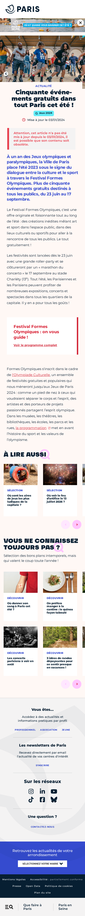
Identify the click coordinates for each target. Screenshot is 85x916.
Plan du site (42, 892)
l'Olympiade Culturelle (31, 375)
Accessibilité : (56, 879)
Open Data (33, 886)
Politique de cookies (59, 886)
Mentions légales (14, 879)
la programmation (31, 428)
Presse (16, 886)
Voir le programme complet (35, 345)
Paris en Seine (65, 907)
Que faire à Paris (32, 907)
